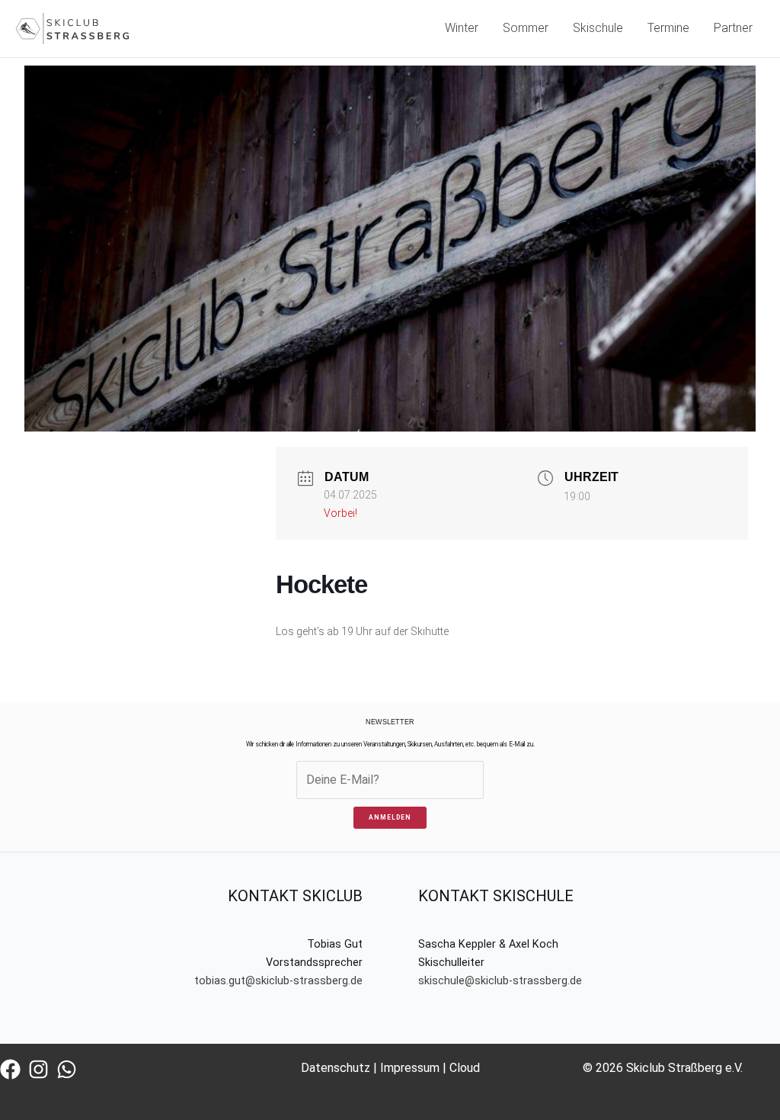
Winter (461, 28)
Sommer (525, 28)
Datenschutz (335, 1068)
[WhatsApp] (66, 1069)
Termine (668, 28)
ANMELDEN (390, 817)
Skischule (598, 28)
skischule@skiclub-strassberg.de (500, 980)
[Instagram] (38, 1069)
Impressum (410, 1068)
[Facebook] (10, 1069)
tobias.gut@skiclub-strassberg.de (278, 980)
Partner (733, 28)
